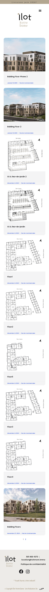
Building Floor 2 (14, 126)
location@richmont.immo (33, 559)
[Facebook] (21, 571)
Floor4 (10, 477)
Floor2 (10, 327)
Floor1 (10, 276)
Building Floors (14, 527)
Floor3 (10, 427)
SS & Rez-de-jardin (16, 226)
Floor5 (10, 376)
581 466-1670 (32, 556)
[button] (40, 10)
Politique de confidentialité (33, 564)
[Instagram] (28, 571)
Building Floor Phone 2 (17, 76)
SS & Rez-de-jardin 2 (17, 176)
